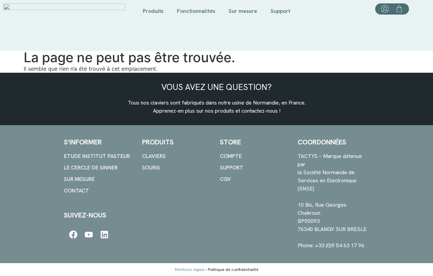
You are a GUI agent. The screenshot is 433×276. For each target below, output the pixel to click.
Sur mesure (243, 11)
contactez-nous (260, 110)
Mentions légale (189, 269)
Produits (153, 11)
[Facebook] (73, 234)
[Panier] (399, 9)
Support (280, 11)
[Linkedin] (104, 234)
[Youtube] (89, 234)
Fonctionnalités (196, 11)
